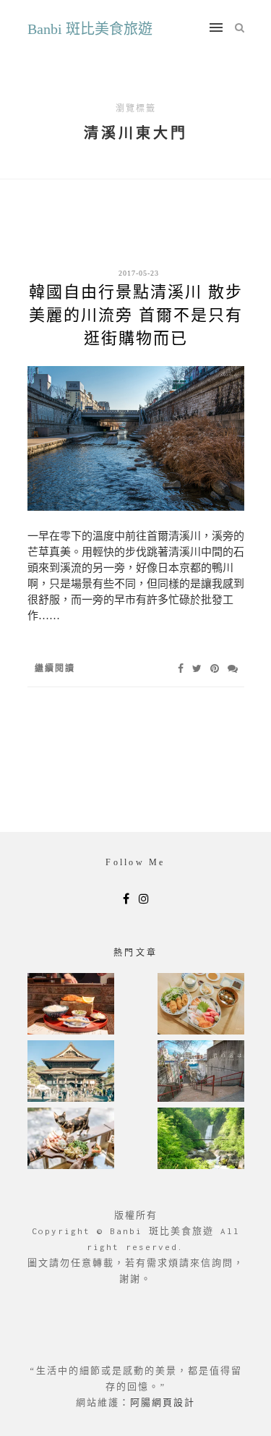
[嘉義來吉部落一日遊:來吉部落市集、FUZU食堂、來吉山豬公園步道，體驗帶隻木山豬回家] (70, 1140)
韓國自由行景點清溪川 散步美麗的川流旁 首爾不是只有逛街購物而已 (136, 315)
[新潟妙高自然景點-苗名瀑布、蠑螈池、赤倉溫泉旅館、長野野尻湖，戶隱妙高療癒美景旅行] (201, 1140)
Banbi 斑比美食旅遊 (89, 29)
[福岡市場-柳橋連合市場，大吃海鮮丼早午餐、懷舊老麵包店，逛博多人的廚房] (201, 1005)
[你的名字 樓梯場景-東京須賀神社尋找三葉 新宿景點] (201, 1072)
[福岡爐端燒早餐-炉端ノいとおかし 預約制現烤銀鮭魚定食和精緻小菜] (70, 1005)
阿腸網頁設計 (162, 1402)
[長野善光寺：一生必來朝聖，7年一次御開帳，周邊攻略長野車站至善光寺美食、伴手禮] (70, 1072)
